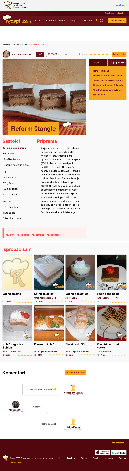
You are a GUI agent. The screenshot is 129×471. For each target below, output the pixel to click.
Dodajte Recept (117, 20)
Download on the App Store (102, 452)
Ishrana (50, 20)
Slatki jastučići (80, 330)
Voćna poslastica (80, 279)
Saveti (62, 20)
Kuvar (38, 20)
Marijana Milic (16, 410)
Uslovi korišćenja (38, 458)
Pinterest (122, 458)
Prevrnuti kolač (49, 330)
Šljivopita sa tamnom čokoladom (107, 85)
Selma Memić (73, 427)
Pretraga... (101, 20)
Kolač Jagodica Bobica (17, 330)
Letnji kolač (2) (49, 279)
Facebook (71, 458)
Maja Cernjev (24, 54)
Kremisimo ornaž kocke (111, 330)
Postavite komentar (75, 372)
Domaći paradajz (100, 71)
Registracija (109, 13)
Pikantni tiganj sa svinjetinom (107, 90)
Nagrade (88, 20)
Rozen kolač (98, 94)
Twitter (84, 458)
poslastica (55, 235)
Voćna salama (17, 279)
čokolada (25, 235)
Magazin (74, 20)
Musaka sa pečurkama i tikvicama (107, 75)
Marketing (49, 458)
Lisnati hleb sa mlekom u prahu (107, 80)
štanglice (40, 235)
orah (12, 235)
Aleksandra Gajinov (73, 393)
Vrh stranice (118, 442)
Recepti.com (17, 20)
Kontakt (58, 458)
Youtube (96, 458)
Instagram (109, 458)
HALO (19, 462)
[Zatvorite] (2, 5)
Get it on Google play (118, 452)
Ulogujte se (121, 13)
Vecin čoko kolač (111, 279)
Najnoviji (98, 62)
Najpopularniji (117, 62)
